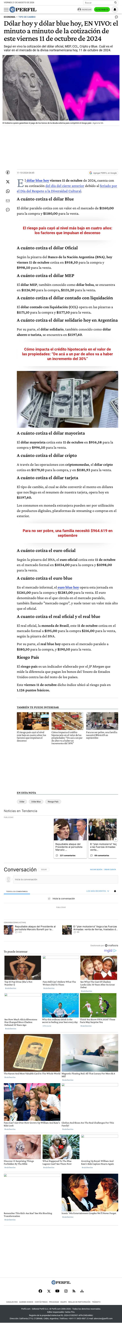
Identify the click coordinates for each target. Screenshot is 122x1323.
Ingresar (86, 9)
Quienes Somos (26, 1302)
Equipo (64, 1302)
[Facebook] (40, 1291)
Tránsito (96, 1302)
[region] (61, 907)
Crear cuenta (110, 869)
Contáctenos (41, 1302)
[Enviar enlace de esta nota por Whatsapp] (8, 191)
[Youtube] (57, 1291)
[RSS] (74, 1291)
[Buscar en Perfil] (115, 2)
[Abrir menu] (6, 9)
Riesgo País (53, 801)
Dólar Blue (36, 801)
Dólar (22, 801)
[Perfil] (61, 1283)
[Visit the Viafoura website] (111, 945)
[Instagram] (66, 1291)
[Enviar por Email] (8, 201)
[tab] (17, 891)
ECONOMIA (9, 17)
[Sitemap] (82, 1291)
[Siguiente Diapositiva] (116, 839)
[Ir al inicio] (22, 9)
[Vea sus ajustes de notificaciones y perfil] (115, 9)
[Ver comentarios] (115, 17)
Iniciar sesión (96, 869)
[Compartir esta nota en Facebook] (8, 172)
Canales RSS (12, 1302)
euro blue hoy (68, 587)
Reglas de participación (79, 1302)
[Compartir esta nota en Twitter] (8, 182)
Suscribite (101, 9)
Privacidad (54, 1302)
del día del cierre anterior (64, 186)
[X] (48, 1291)
